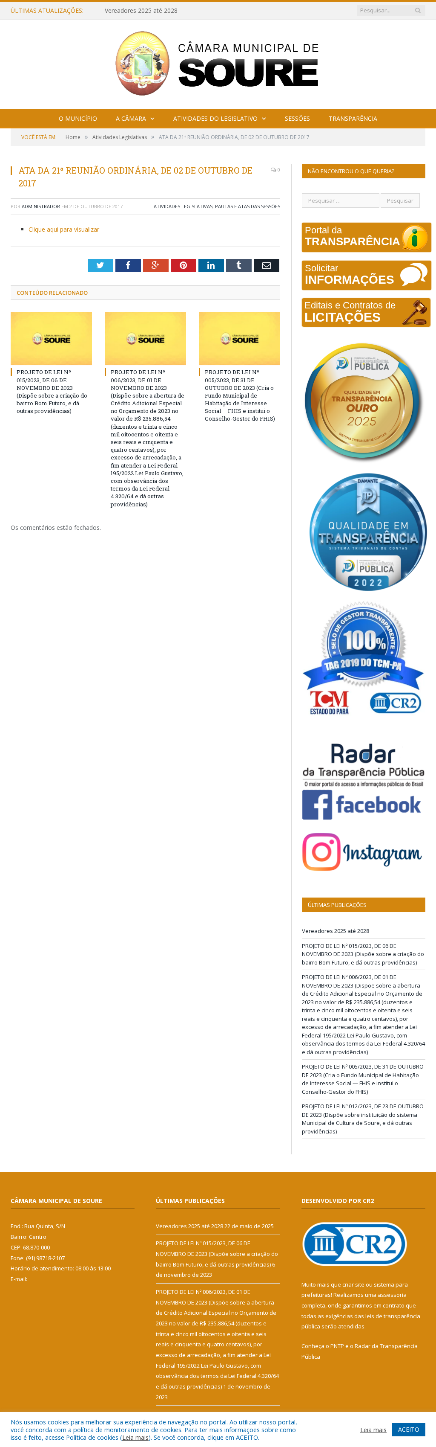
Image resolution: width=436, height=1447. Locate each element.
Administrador (41, 206)
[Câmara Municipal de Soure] (218, 62)
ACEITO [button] (408, 1429)
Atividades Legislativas (183, 206)
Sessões (297, 118)
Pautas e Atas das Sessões (247, 206)
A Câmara (131, 118)
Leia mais (135, 1437)
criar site (353, 1284)
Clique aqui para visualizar (64, 229)
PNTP (337, 1346)
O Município (78, 118)
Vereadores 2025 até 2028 (335, 931)
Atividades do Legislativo (215, 118)
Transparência (353, 118)
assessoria (392, 1295)
